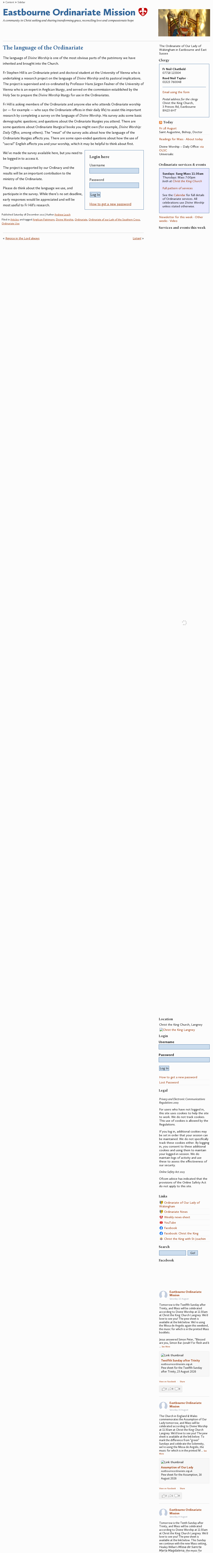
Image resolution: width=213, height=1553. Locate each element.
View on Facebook (167, 1381)
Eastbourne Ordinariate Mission (70, 12)
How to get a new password (110, 204)
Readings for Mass (171, 139)
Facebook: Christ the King (180, 1233)
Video (173, 221)
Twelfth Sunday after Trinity (180, 1360)
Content (9, 2)
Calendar (179, 195)
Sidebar (21, 2)
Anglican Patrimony (44, 219)
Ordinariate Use (11, 223)
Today (168, 122)
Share (182, 1381)
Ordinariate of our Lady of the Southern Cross (114, 219)
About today (194, 139)
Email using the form (175, 92)
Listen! (137, 238)
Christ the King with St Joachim (184, 1239)
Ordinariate (81, 219)
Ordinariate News (175, 1212)
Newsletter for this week (176, 217)
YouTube (169, 1222)
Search (164, 1247)
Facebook (170, 1228)
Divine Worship (64, 219)
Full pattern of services (177, 188)
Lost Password (169, 1082)
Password (96, 180)
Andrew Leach (62, 214)
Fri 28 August (168, 128)
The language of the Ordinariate (43, 48)
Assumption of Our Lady (177, 1467)
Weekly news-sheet (176, 1217)
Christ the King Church (187, 181)
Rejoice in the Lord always (22, 238)
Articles (14, 219)
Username (97, 165)
